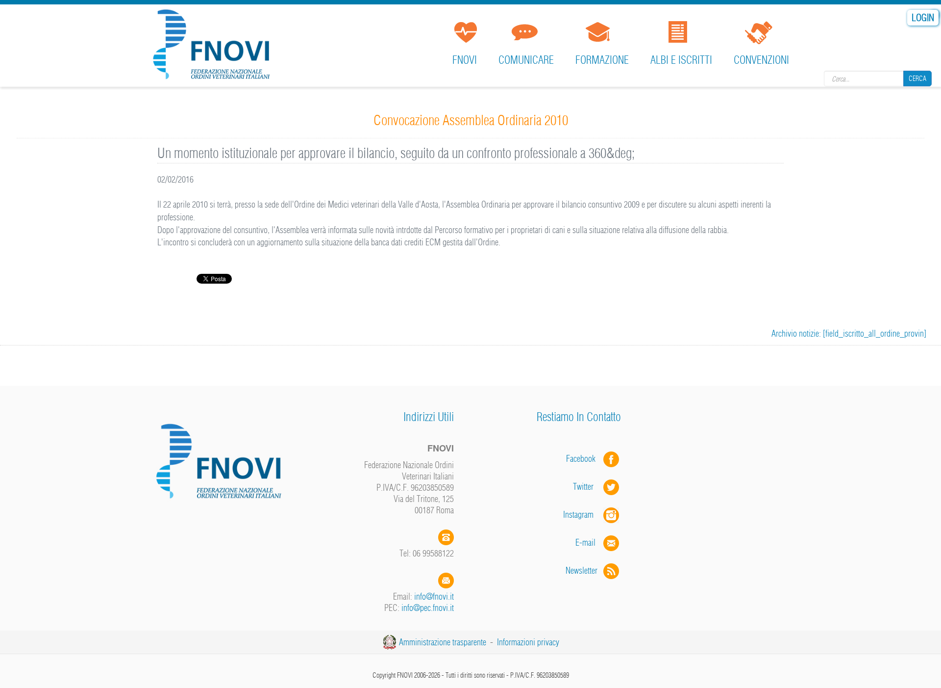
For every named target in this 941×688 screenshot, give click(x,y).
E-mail (585, 542)
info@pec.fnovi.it (427, 607)
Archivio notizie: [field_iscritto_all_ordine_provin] (848, 333)
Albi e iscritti (681, 60)
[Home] (214, 46)
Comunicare (526, 60)
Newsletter (584, 570)
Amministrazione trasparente (442, 642)
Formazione (602, 60)
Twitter (588, 486)
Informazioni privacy (528, 642)
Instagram (583, 514)
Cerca (917, 78)
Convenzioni (761, 60)
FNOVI (464, 60)
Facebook (583, 458)
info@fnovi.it (434, 596)
